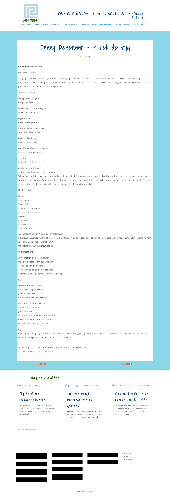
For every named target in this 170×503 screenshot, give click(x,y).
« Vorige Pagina (27, 429)
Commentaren (89, 25)
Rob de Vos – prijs (96, 462)
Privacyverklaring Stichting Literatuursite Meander (63, 477)
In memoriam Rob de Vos (99, 455)
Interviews (41, 25)
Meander (26, 25)
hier (46, 351)
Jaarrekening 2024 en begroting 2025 (29, 472)
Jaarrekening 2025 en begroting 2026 (29, 456)
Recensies (71, 25)
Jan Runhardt (94, 491)
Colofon (56, 469)
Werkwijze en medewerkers (64, 455)
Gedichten (106, 25)
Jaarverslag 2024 (23, 479)
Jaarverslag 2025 (23, 464)
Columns (56, 25)
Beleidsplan (57, 462)
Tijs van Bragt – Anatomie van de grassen (80, 399)
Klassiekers (123, 25)
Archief (138, 25)
